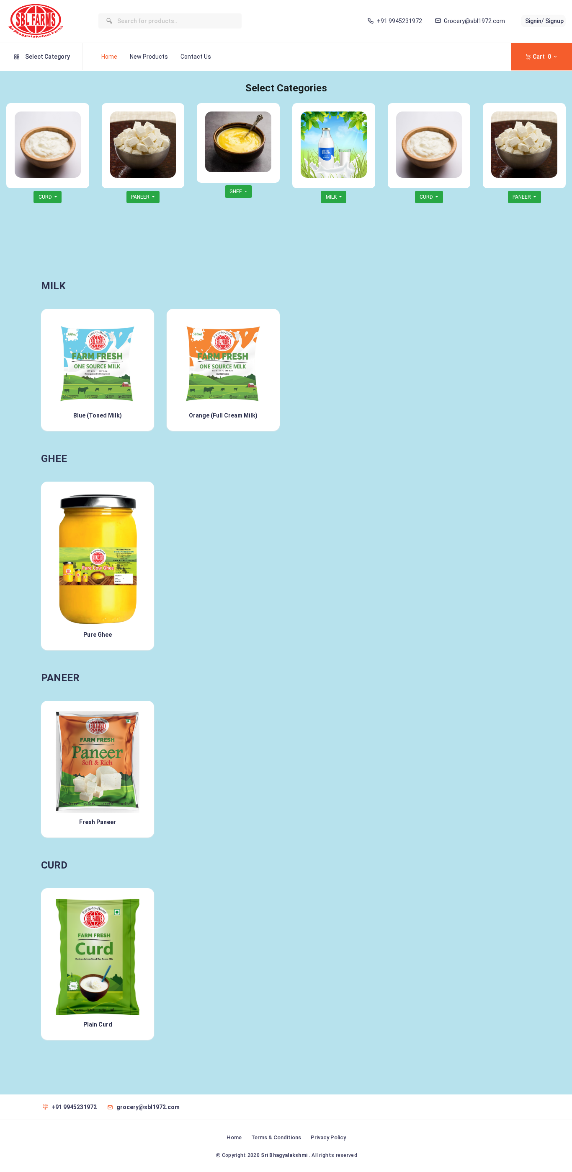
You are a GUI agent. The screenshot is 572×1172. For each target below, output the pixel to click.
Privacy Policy (328, 1137)
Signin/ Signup (544, 21)
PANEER (141, 197)
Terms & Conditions (276, 1137)
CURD (46, 197)
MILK (332, 197)
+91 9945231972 (399, 21)
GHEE (236, 191)
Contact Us (195, 56)
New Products (149, 56)
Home (109, 56)
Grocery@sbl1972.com (474, 21)
